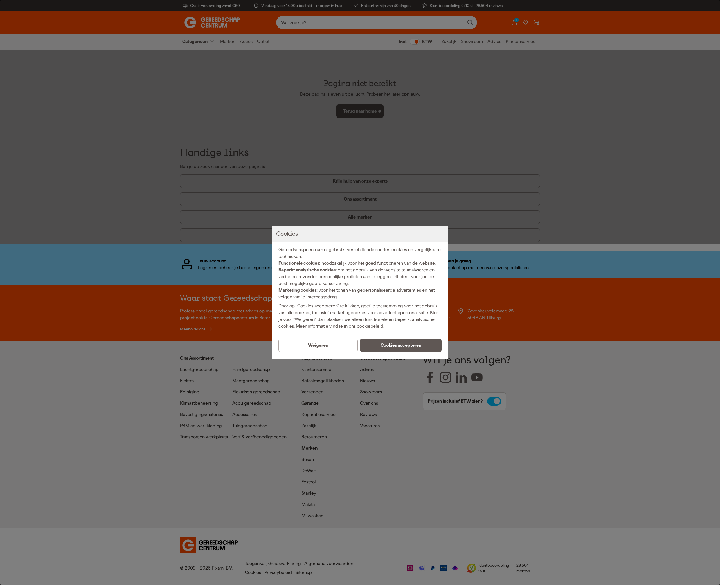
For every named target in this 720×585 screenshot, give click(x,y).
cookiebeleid (370, 326)
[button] (401, 345)
